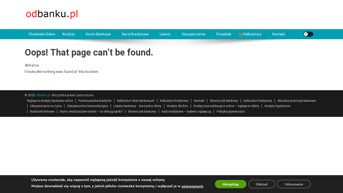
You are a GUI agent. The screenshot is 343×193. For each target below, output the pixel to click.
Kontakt (278, 34)
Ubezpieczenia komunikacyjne (87, 106)
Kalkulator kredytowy (174, 101)
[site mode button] (308, 34)
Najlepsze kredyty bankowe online (50, 101)
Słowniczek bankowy (224, 101)
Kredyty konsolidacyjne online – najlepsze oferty (226, 106)
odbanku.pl (43, 95)
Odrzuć (262, 184)
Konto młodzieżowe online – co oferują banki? (91, 111)
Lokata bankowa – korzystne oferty (137, 106)
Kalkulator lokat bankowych (135, 101)
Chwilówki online (42, 34)
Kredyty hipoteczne (277, 106)
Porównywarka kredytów (94, 101)
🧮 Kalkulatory (250, 34)
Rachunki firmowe (42, 111)
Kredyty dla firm (177, 106)
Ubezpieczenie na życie (46, 106)
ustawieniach (192, 186)
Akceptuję (230, 184)
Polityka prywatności (231, 111)
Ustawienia (294, 184)
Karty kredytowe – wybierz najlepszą (186, 111)
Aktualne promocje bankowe (296, 101)
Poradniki (223, 34)
